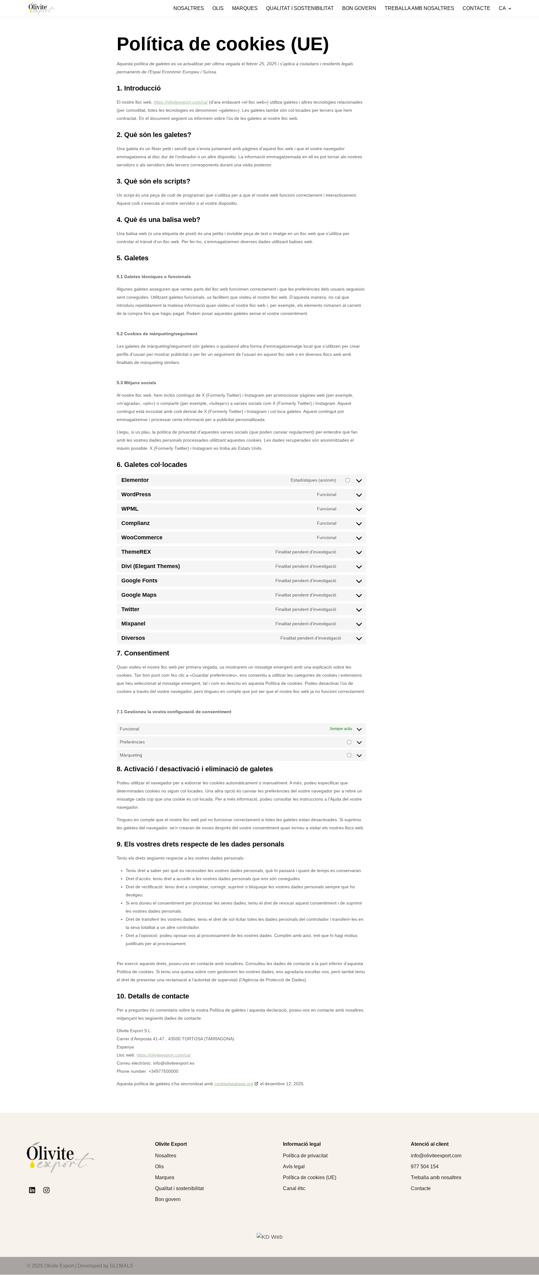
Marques (245, 8)
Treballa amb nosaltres (419, 8)
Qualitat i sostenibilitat (300, 8)
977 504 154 (425, 1166)
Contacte (476, 8)
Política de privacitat (305, 1155)
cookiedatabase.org (233, 1083)
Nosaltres (188, 8)
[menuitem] (505, 11)
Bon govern (359, 8)
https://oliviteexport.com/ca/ (181, 102)
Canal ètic (294, 1188)
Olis (218, 8)
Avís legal (294, 1166)
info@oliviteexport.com (436, 1155)
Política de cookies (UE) (309, 1177)
